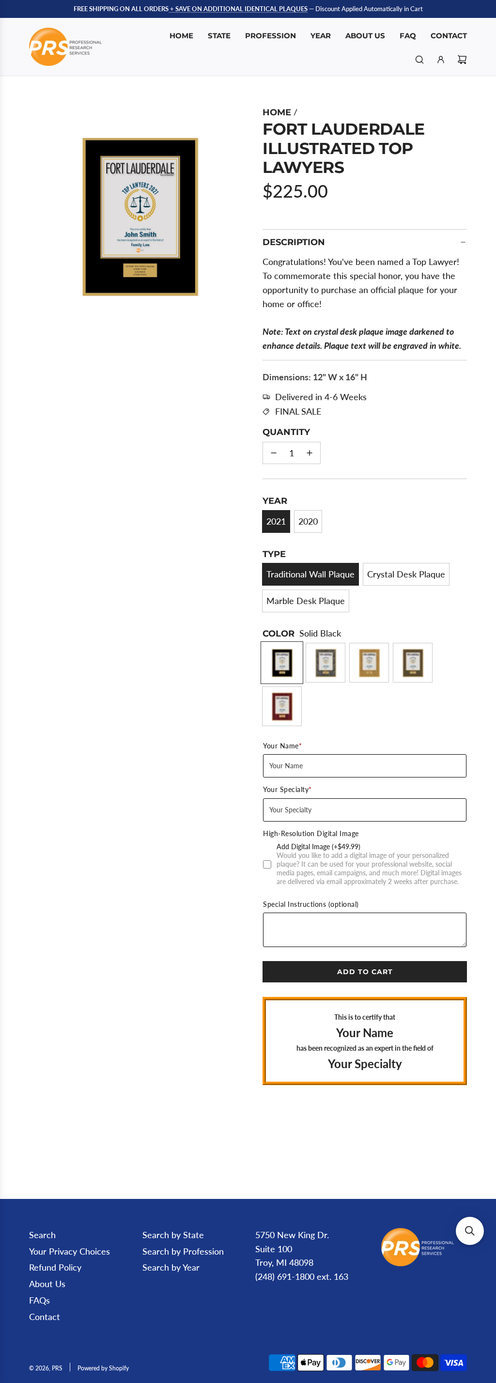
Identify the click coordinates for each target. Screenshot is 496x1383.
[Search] (419, 59)
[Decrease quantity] (273, 453)
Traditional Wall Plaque (310, 574)
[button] (41, 214)
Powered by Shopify (103, 1368)
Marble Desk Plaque (305, 600)
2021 (276, 521)
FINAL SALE (298, 411)
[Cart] (462, 59)
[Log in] (440, 59)
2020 (308, 521)
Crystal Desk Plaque (406, 574)
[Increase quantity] (309, 453)
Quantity (286, 432)
